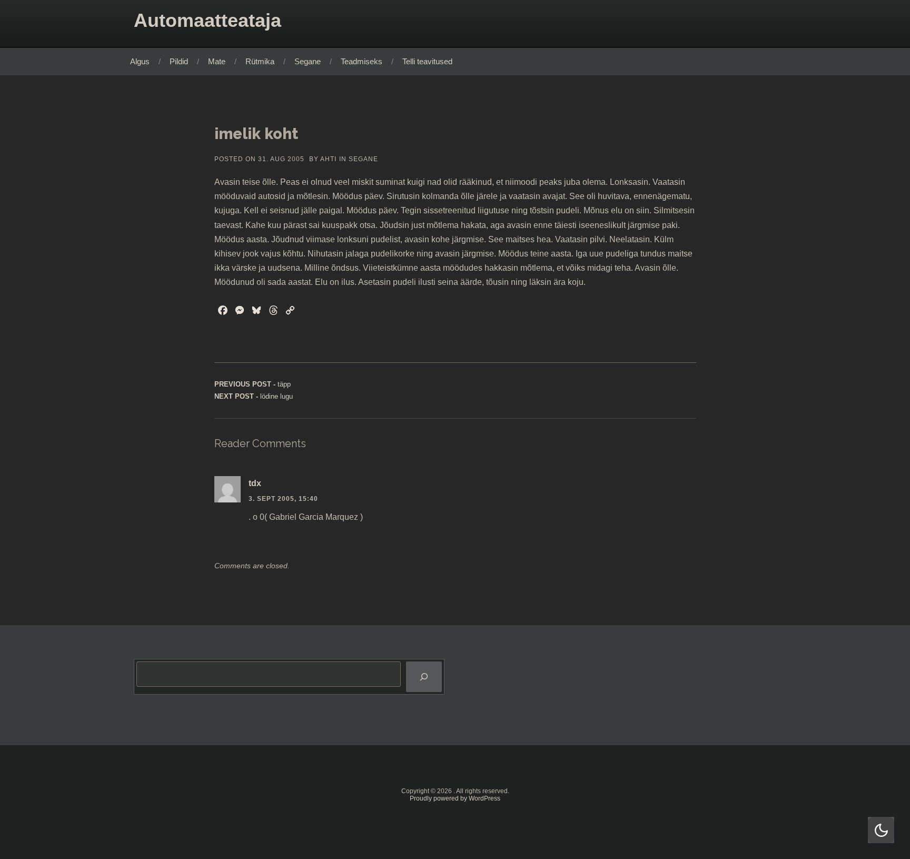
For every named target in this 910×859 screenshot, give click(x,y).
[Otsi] (424, 677)
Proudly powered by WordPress (455, 798)
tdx (255, 483)
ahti (328, 159)
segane (363, 159)
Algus (140, 61)
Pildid (179, 61)
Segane (307, 61)
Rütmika (259, 61)
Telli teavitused (427, 61)
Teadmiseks (361, 61)
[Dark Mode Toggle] (881, 830)
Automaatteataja (207, 20)
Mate (216, 61)
